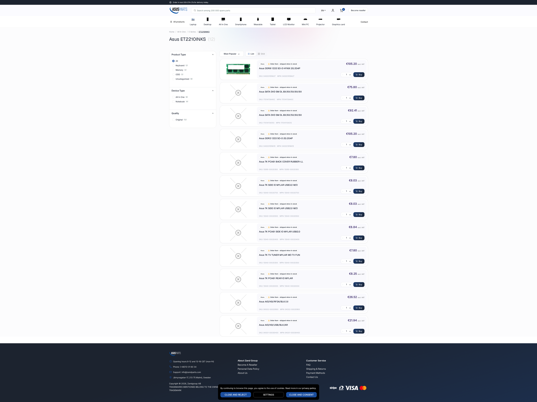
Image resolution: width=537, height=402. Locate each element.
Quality (175, 113)
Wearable (258, 24)
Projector (320, 24)
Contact (364, 22)
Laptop (193, 24)
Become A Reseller (247, 364)
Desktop (207, 24)
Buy (360, 74)
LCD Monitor (289, 24)
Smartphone (240, 24)
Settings (268, 394)
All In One (223, 24)
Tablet (273, 24)
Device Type (178, 91)
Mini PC (305, 24)
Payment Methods (315, 373)
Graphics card (338, 24)
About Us (242, 373)
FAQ (308, 364)
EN (322, 10)
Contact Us (312, 377)
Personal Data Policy (248, 368)
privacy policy (309, 388)
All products (178, 22)
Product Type (179, 54)
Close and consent (301, 394)
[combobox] (253, 10)
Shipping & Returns (316, 368)
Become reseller (358, 10)
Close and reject (236, 394)
